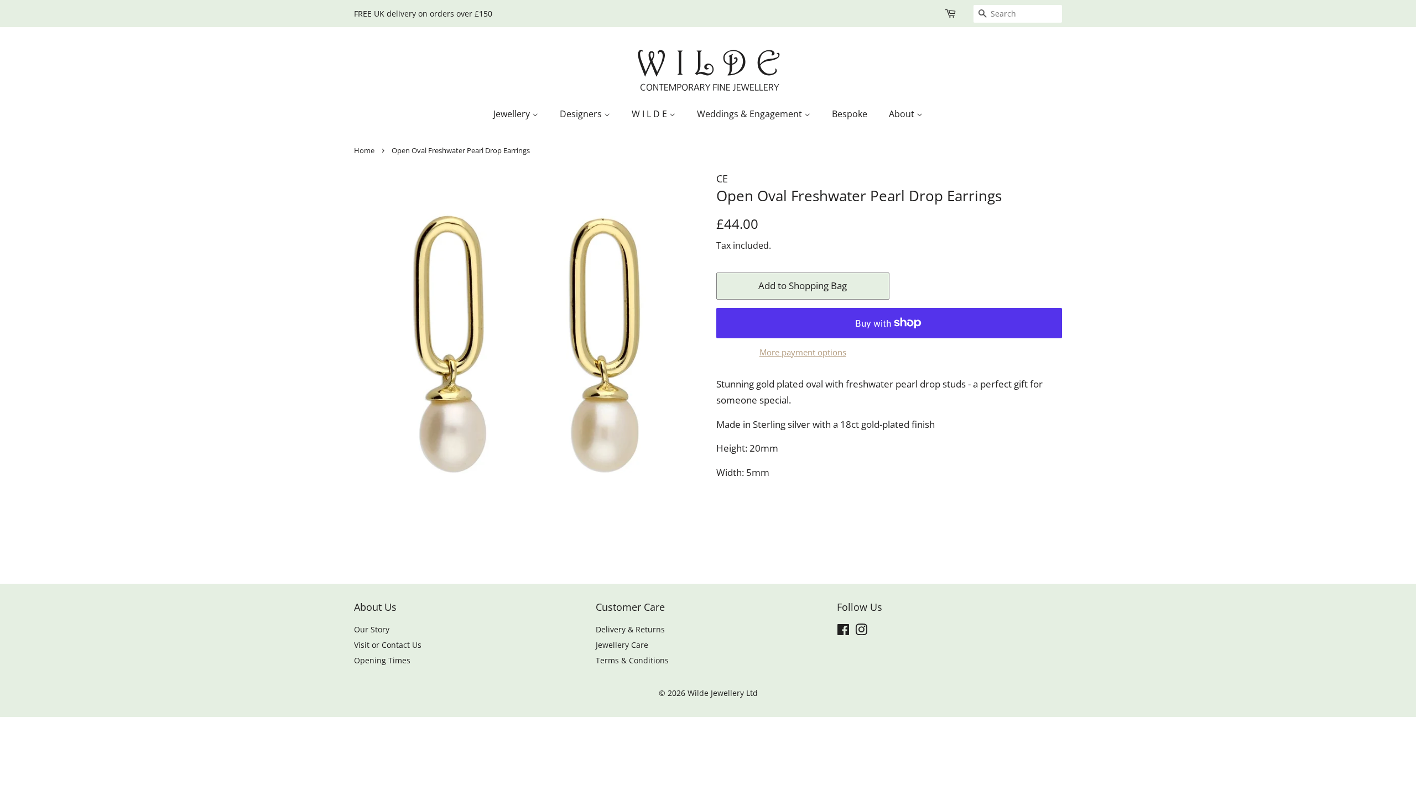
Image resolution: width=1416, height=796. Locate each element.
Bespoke (849, 114)
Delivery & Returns (630, 629)
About (903, 114)
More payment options (802, 352)
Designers (582, 114)
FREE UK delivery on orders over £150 (423, 13)
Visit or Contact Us (387, 645)
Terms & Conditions (632, 660)
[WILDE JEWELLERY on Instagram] (861, 631)
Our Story (371, 629)
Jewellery (512, 114)
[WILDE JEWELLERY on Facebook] (843, 631)
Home (364, 150)
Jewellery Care (622, 645)
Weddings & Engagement (750, 114)
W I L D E (650, 114)
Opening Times (382, 660)
